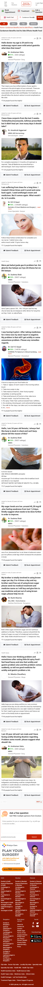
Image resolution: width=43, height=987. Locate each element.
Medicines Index (19, 974)
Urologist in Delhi (6, 904)
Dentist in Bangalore (6, 923)
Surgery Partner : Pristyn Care (22, 935)
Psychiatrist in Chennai (34, 895)
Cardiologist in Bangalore (7, 933)
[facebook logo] (33, 924)
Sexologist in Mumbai (19, 915)
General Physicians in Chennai (36, 884)
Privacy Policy (21, 942)
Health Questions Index (8, 971)
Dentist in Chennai (35, 881)
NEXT (38, 801)
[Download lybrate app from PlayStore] (36, 938)
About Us (20, 924)
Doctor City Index (13, 964)
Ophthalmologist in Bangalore (9, 956)
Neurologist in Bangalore (7, 948)
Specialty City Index (7, 967)
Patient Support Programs (25, 980)
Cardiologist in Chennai (34, 888)
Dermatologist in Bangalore (8, 944)
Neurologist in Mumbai (19, 903)
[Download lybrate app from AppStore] (36, 942)
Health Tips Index (27, 967)
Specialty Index (37, 964)
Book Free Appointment (26, 3)
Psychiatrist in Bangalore (7, 940)
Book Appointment (33, 106)
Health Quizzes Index (23, 971)
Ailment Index (30, 974)
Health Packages (6, 977)
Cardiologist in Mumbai (19, 888)
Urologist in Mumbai (18, 907)
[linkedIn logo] (33, 927)
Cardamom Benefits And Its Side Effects (19, 27)
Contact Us (20, 926)
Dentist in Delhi (5, 881)
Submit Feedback (12, 106)
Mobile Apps (21, 930)
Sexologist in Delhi (6, 910)
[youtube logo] (37, 927)
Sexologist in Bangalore (7, 959)
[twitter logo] (37, 924)
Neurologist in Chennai (34, 903)
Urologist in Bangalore (6, 952)
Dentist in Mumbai (21, 881)
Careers (19, 928)
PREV (4, 801)
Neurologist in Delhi (7, 902)
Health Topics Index (7, 974)
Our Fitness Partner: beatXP (22, 939)
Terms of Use (21, 933)
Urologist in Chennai (33, 907)
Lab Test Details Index (20, 977)
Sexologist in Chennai (34, 915)
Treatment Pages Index (8, 980)
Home (2, 27)
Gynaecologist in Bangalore (8, 937)
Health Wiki (17, 967)
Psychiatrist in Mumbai (19, 895)
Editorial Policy (21, 944)
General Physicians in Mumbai (21, 884)
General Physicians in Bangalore (7, 928)
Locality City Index (25, 964)
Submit (34, 837)
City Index (4, 964)
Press (19, 946)
